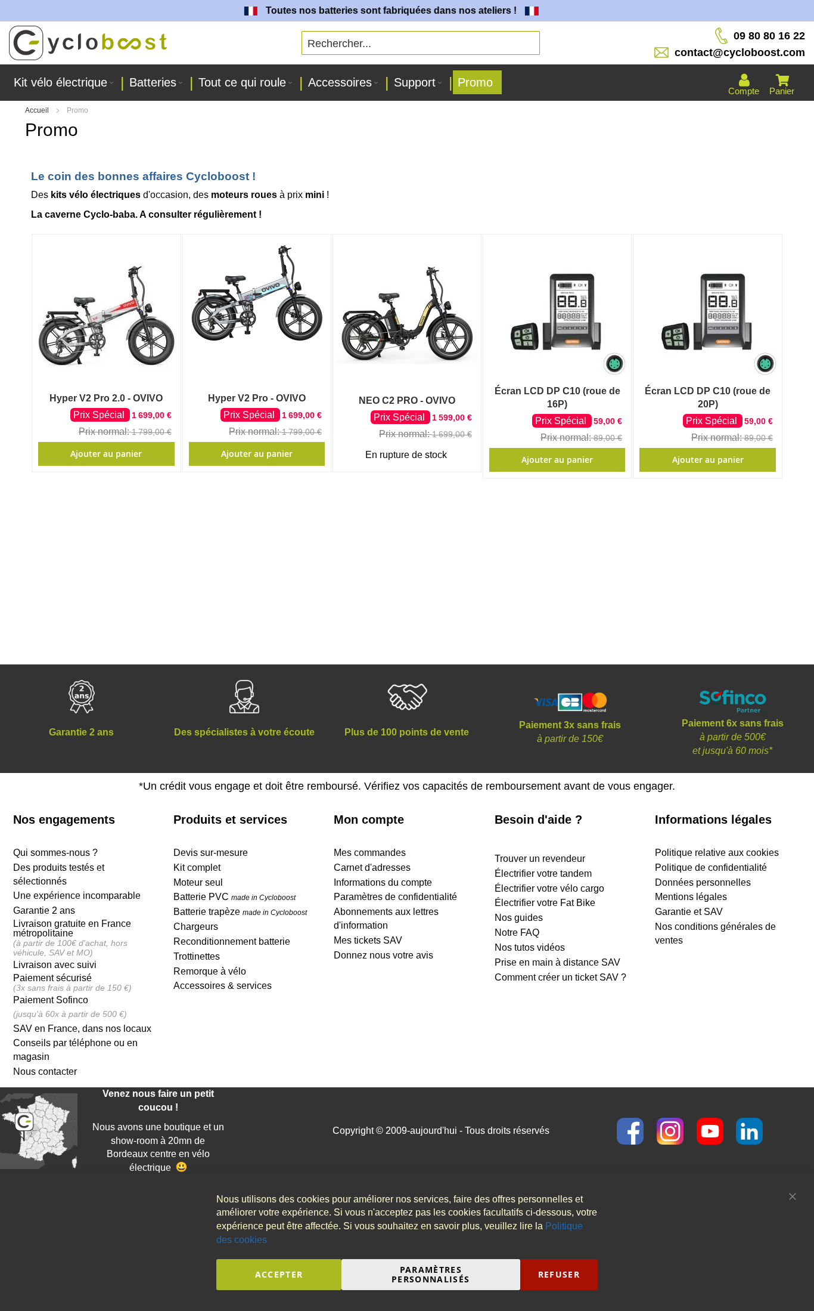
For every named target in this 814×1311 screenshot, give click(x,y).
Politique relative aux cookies (717, 853)
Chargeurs (195, 927)
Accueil (38, 110)
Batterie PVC (234, 897)
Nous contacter (45, 1071)
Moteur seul (198, 882)
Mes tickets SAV (368, 940)
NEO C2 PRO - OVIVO (407, 400)
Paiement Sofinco (50, 1000)
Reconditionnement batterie (231, 941)
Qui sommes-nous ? (55, 853)
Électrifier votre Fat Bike (545, 903)
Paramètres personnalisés (431, 1274)
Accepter (279, 1274)
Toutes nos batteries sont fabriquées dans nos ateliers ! (381, 10)
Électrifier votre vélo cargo (549, 888)
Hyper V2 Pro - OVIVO (257, 398)
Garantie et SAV (689, 912)
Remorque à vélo (209, 971)
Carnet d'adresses (372, 867)
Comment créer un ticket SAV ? (560, 977)
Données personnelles (703, 882)
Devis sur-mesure (210, 853)
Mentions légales (691, 897)
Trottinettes (196, 956)
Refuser (559, 1274)
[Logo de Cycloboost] (88, 43)
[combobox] (421, 43)
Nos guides (519, 918)
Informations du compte (383, 882)
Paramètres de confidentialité (395, 897)
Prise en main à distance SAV (557, 962)
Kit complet (196, 867)
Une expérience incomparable (77, 896)
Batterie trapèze (208, 912)
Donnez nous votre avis (383, 955)
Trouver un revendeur (540, 859)
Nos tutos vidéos (530, 947)
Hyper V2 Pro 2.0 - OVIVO (106, 398)
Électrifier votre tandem (543, 873)
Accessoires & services (222, 986)
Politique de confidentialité (711, 867)
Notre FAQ (517, 932)
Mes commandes (370, 853)
